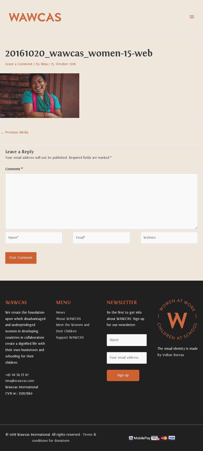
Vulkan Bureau (173, 355)
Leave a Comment (19, 64)
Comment (14, 169)
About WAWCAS (68, 319)
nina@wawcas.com (19, 381)
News (60, 312)
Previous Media (14, 132)
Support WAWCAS (70, 337)
